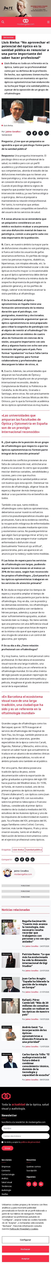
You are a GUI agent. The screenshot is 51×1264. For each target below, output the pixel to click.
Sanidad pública (34, 849)
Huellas (5, 1194)
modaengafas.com (23, 874)
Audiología (6, 1190)
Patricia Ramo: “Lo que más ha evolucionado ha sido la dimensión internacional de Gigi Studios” (36, 960)
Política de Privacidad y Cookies (23, 1229)
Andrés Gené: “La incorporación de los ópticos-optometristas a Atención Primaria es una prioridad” (35, 1035)
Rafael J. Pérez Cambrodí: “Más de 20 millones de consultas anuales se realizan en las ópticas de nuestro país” (35, 1007)
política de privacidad (30, 1142)
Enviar (7, 1148)
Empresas (6, 1166)
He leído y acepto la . (22, 1142)
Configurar (25, 1239)
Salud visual (7, 1182)
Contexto (6, 1170)
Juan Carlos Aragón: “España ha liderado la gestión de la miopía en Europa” (35, 983)
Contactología (8, 1174)
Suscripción (31, 1170)
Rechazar (25, 1249)
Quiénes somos (33, 1166)
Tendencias (7, 1186)
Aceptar (26, 1258)
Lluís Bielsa (18, 849)
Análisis (5, 1178)
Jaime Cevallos (13, 131)
